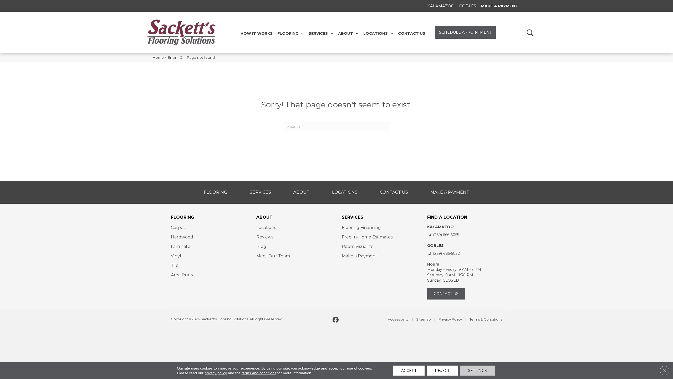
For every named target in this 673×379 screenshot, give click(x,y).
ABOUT (264, 217)
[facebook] (336, 320)
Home (158, 57)
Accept (408, 370)
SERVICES (352, 217)
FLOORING (182, 217)
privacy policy (216, 373)
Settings (477, 370)
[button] (530, 32)
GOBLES (435, 245)
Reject (442, 370)
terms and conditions (259, 373)
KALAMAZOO (440, 227)
